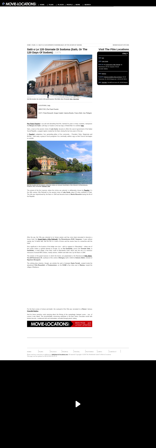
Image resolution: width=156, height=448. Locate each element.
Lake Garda (105, 61)
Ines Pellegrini (87, 113)
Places (54, 352)
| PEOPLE (69, 5)
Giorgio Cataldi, (58, 113)
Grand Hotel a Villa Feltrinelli (48, 239)
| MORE (77, 5)
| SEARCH (87, 5)
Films (33, 45)
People (65, 352)
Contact (112, 352)
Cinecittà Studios (32, 311)
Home (29, 45)
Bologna (104, 73)
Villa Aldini (88, 256)
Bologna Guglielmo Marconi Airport (113, 77)
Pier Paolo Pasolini (52, 109)
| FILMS (50, 5)
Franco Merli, (78, 113)
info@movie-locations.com (60, 354)
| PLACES (60, 5)
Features (90, 352)
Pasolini (31, 134)
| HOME (41, 5)
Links (100, 352)
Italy (49, 105)
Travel (77, 352)
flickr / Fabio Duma (74, 99)
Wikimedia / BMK (46, 186)
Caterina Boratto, (69, 113)
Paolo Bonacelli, (48, 113)
